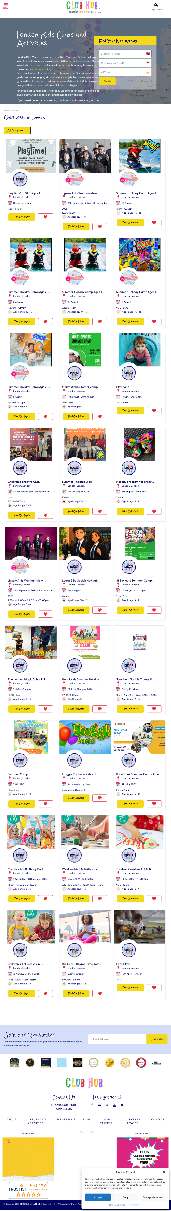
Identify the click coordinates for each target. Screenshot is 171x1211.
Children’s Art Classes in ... (25, 964)
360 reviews (96, 12)
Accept (98, 1197)
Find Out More (22, 216)
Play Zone (122, 387)
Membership (66, 1119)
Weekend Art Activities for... (81, 869)
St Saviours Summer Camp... (135, 580)
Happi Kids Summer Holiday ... (82, 679)
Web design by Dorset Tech (70, 1204)
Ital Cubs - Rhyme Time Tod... (81, 964)
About (11, 1119)
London (17, 197)
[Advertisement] (85, 1157)
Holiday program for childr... (135, 482)
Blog (87, 1119)
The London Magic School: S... (27, 679)
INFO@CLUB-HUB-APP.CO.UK (63, 1107)
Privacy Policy (134, 1205)
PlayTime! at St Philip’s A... (25, 193)
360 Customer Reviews (38, 1190)
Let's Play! (123, 964)
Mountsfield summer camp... (81, 387)
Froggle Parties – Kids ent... (80, 774)
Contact (157, 1119)
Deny (125, 1197)
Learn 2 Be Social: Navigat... (80, 580)
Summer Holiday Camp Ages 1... (137, 193)
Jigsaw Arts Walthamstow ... (27, 580)
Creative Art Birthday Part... (27, 869)
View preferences (153, 1197)
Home (6, 110)
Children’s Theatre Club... (24, 482)
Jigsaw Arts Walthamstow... (81, 193)
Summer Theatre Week (77, 482)
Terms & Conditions (117, 1205)
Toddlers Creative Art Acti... (134, 869)
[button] (164, 1172)
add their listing (41, 69)
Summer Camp (18, 774)
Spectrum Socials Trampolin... (136, 679)
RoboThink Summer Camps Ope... (138, 774)
